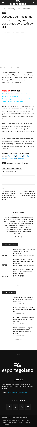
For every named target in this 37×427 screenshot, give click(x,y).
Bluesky (26, 156)
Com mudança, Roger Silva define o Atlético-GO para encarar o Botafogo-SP (24, 251)
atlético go (26, 163)
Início (3, 8)
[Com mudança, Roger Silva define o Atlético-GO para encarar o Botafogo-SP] (7, 252)
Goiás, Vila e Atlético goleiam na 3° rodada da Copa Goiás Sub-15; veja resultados (23, 261)
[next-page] (6, 280)
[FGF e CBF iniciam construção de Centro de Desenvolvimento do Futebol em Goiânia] (7, 272)
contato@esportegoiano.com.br (17, 392)
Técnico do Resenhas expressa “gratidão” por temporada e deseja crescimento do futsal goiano (9, 195)
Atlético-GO (6, 166)
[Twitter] (22, 236)
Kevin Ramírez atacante (26, 166)
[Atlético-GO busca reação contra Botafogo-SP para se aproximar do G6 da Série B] (7, 300)
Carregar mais (18, 339)
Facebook (11, 156)
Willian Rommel (17, 255)
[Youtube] (28, 407)
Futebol (8, 8)
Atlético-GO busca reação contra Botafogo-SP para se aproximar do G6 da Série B (23, 299)
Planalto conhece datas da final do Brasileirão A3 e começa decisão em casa (24, 309)
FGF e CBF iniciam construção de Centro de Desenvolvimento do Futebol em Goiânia (23, 271)
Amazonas (10, 163)
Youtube (20, 158)
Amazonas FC (18, 163)
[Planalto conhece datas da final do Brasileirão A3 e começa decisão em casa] (7, 310)
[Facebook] (15, 236)
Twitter (4, 158)
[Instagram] (18, 236)
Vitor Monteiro (8, 32)
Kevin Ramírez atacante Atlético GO (12, 168)
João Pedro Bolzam (18, 275)
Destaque (4, 276)
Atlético (13, 8)
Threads (19, 156)
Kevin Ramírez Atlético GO (9, 171)
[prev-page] (3, 280)
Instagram (12, 158)
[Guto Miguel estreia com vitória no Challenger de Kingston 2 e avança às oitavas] (7, 320)
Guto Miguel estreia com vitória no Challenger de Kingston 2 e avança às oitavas (23, 319)
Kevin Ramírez (14, 166)
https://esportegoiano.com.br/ (18, 215)
